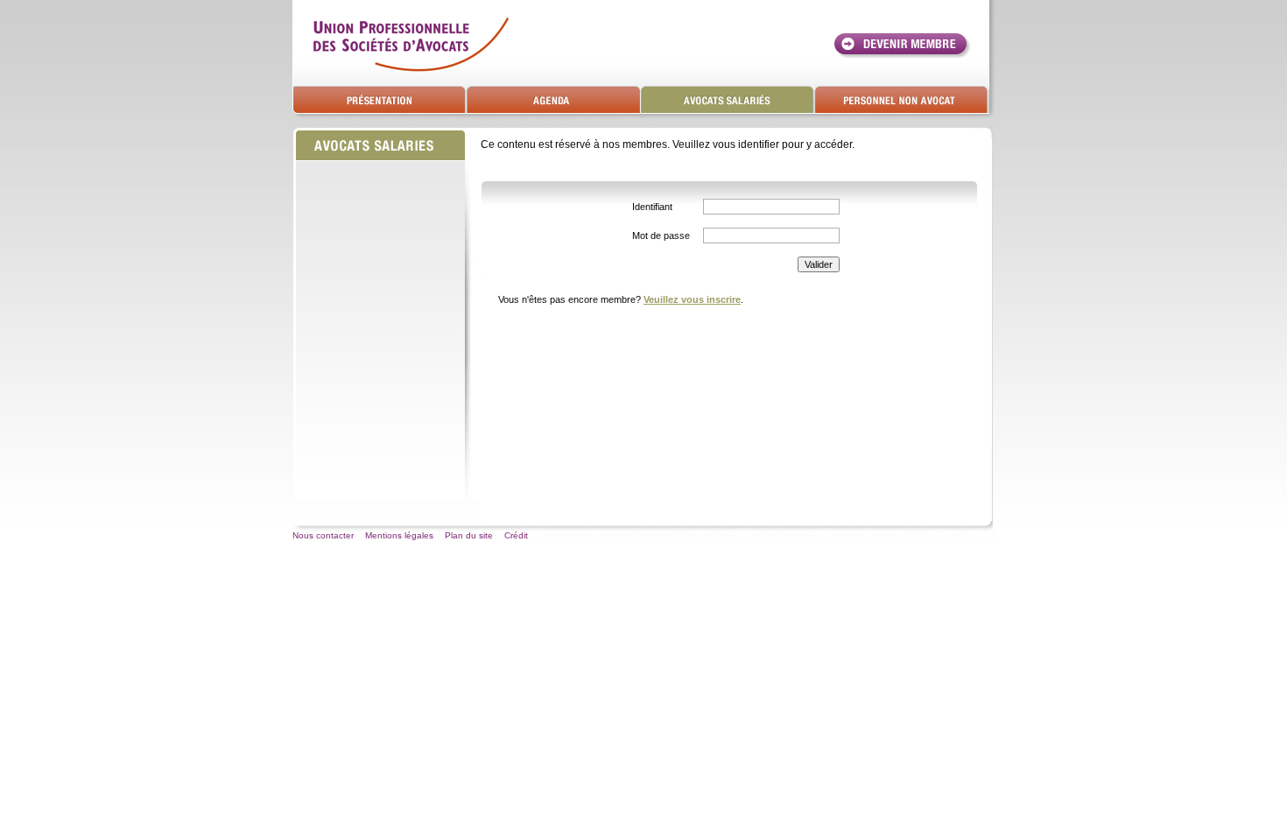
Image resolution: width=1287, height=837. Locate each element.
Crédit (516, 535)
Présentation (379, 100)
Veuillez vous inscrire (692, 299)
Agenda (554, 100)
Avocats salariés (728, 100)
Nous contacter (323, 535)
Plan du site (469, 535)
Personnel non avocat (902, 100)
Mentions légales (399, 535)
